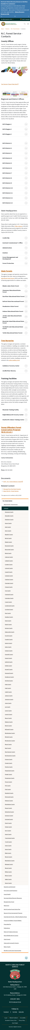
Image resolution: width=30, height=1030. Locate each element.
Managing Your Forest (9, 902)
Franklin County (9, 639)
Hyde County (8, 688)
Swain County (8, 834)
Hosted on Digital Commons (15, 1027)
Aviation (5, 253)
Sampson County (9, 815)
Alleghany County (9, 519)
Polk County (8, 789)
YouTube (15, 1012)
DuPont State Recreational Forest (13, 301)
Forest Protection (8, 263)
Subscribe (21, 1012)
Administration (7, 248)
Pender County (8, 774)
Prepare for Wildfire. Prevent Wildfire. (13, 920)
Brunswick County (9, 546)
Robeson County (9, 800)
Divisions (7, 29)
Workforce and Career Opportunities (12, 950)
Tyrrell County (8, 842)
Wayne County (8, 868)
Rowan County (8, 808)
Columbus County (9, 598)
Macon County (8, 718)
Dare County (8, 613)
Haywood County (9, 673)
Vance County (8, 849)
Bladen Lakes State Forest (11, 286)
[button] (23, 23)
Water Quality (7, 947)
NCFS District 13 (8, 203)
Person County (8, 782)
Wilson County (8, 875)
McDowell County (9, 729)
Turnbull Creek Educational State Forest (13, 327)
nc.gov (5, 1018)
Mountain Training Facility (11, 410)
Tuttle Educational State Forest (12, 333)
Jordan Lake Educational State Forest (12, 316)
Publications (7, 928)
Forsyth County (8, 636)
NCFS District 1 (7, 143)
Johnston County (9, 699)
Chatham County (9, 579)
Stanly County (8, 823)
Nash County (8, 748)
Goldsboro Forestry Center (11, 366)
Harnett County (8, 669)
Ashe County (8, 527)
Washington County (9, 860)
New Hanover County (10, 752)
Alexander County (9, 516)
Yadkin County (8, 879)
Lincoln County (8, 714)
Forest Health (7, 894)
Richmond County (9, 797)
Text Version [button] (4, 84)
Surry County (8, 830)
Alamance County (9, 512)
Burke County (8, 553)
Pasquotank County (9, 770)
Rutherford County (9, 812)
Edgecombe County (9, 632)
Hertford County (9, 681)
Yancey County (8, 883)
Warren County (8, 857)
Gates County (8, 647)
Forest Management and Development (10, 258)
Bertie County (8, 538)
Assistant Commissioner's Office (13, 243)
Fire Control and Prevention (10, 890)
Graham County (8, 651)
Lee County (7, 707)
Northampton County (10, 755)
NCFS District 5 (7, 163)
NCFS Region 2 (7, 129)
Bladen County (8, 542)
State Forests (7, 939)
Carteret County (9, 568)
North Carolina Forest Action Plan (12, 909)
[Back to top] (26, 958)
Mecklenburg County (10, 733)
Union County (8, 845)
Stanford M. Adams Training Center (13, 420)
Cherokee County (9, 583)
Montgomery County (10, 740)
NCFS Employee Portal (15, 1002)
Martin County (8, 725)
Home (2, 29)
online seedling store (14, 360)
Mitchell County (9, 737)
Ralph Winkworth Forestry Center (13, 415)
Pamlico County (8, 767)
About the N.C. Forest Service (10, 491)
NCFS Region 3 (7, 134)
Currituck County (9, 609)
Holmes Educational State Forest (13, 311)
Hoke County (8, 684)
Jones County (8, 703)
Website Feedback (14, 1018)
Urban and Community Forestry (11, 943)
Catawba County (9, 576)
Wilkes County (8, 872)
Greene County (8, 658)
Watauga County (9, 864)
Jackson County (8, 696)
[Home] (9, 22)
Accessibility (23, 1018)
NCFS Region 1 (7, 124)
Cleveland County (9, 594)
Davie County (8, 621)
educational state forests (7, 278)
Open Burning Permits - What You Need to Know (15, 917)
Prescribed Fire (7, 924)
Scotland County (9, 819)
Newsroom (6, 905)
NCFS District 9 (7, 183)
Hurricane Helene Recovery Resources (13, 898)
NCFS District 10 (8, 188)
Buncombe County (9, 549)
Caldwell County (9, 561)
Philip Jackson (18, 226)
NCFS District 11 (8, 193)
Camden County (8, 564)
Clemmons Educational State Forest (12, 291)
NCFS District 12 (8, 198)
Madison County (9, 722)
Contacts (6, 508)
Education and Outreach (9, 887)
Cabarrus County (9, 557)
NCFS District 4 (7, 158)
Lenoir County (8, 710)
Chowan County (8, 587)
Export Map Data (13, 84)
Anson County (8, 523)
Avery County (8, 531)
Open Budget (15, 1023)
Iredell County (8, 692)
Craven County (8, 602)
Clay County (8, 591)
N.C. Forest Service (15, 29)
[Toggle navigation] (28, 23)
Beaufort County (9, 534)
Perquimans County (9, 778)
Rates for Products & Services (11, 932)
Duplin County (8, 624)
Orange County (8, 763)
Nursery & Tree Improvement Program (13, 913)
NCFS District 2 (7, 148)
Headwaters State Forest (10, 306)
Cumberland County (9, 606)
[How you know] (12, 19)
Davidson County (9, 617)
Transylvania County (10, 838)
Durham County (8, 628)
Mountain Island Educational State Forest (13, 322)
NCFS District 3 (7, 153)
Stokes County (8, 827)
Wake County (8, 853)
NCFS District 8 (7, 178)
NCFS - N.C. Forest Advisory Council (12, 482)
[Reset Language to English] (21, 19)
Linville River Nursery (9, 371)
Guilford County (8, 662)
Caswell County (8, 572)
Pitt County (8, 785)
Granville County (9, 654)
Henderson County (9, 677)
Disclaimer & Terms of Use (11, 1020)
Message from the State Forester (12, 489)
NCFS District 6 (7, 168)
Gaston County (8, 643)
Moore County (8, 744)
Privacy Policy (22, 1020)
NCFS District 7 (7, 173)
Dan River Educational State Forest (13, 296)
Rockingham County (10, 804)
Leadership (6, 238)
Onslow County (8, 759)
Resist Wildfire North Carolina (11, 935)
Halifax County (8, 666)
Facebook (6, 1012)
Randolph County (9, 793)
